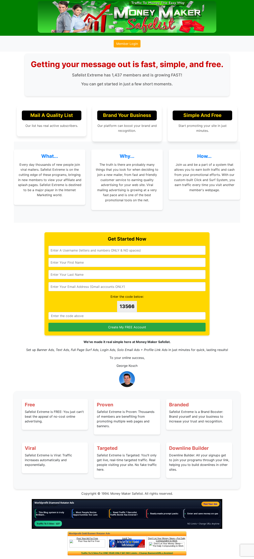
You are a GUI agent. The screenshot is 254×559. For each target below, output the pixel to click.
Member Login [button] (127, 44)
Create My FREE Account (127, 327)
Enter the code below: (127, 297)
